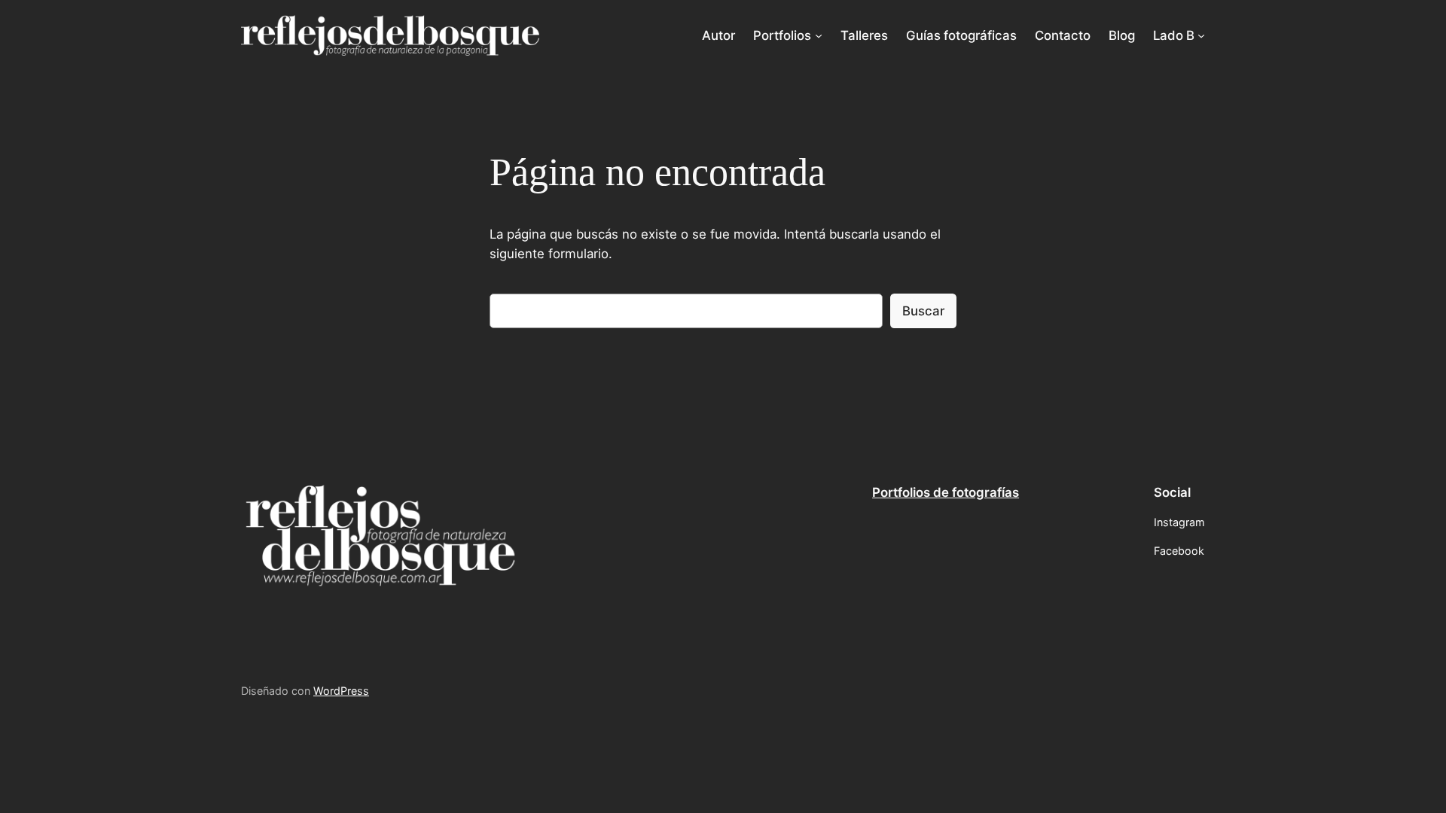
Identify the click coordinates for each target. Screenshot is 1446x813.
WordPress (341, 690)
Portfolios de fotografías (945, 492)
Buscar (923, 310)
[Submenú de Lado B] (1201, 35)
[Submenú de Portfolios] (818, 35)
